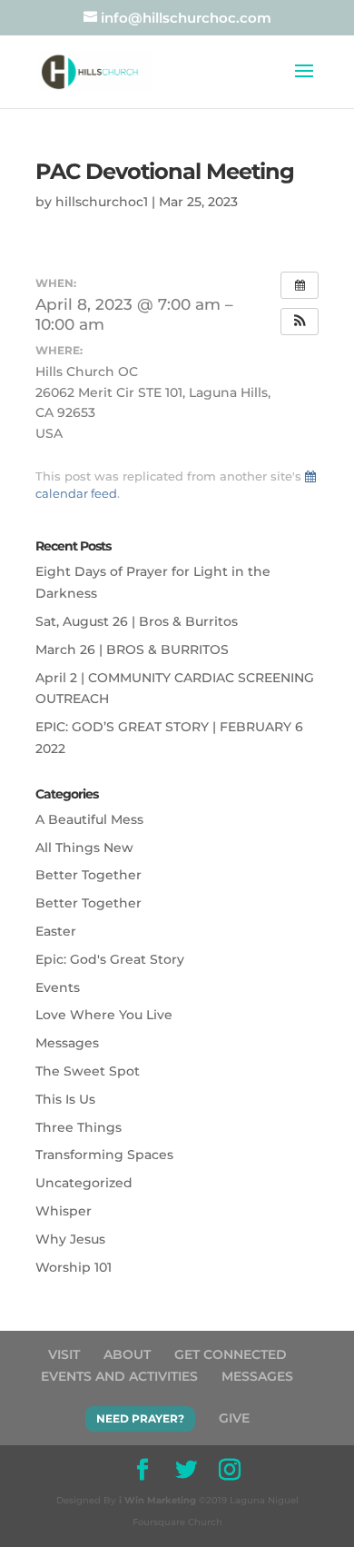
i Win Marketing (157, 1500)
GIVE (234, 1418)
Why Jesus (70, 1239)
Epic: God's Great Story (109, 959)
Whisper (63, 1211)
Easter (55, 931)
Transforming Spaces (104, 1154)
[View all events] (299, 285)
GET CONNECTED (230, 1354)
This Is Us (65, 1099)
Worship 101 (73, 1267)
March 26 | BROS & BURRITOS (132, 649)
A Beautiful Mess (89, 819)
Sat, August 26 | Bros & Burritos (136, 621)
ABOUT (127, 1354)
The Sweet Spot (87, 1071)
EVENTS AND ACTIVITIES (119, 1376)
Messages (67, 1043)
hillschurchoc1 (101, 201)
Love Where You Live (103, 1015)
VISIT (64, 1354)
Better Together (88, 875)
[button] (299, 321)
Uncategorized (84, 1183)
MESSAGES (257, 1376)
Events (57, 987)
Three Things (78, 1127)
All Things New (84, 847)
